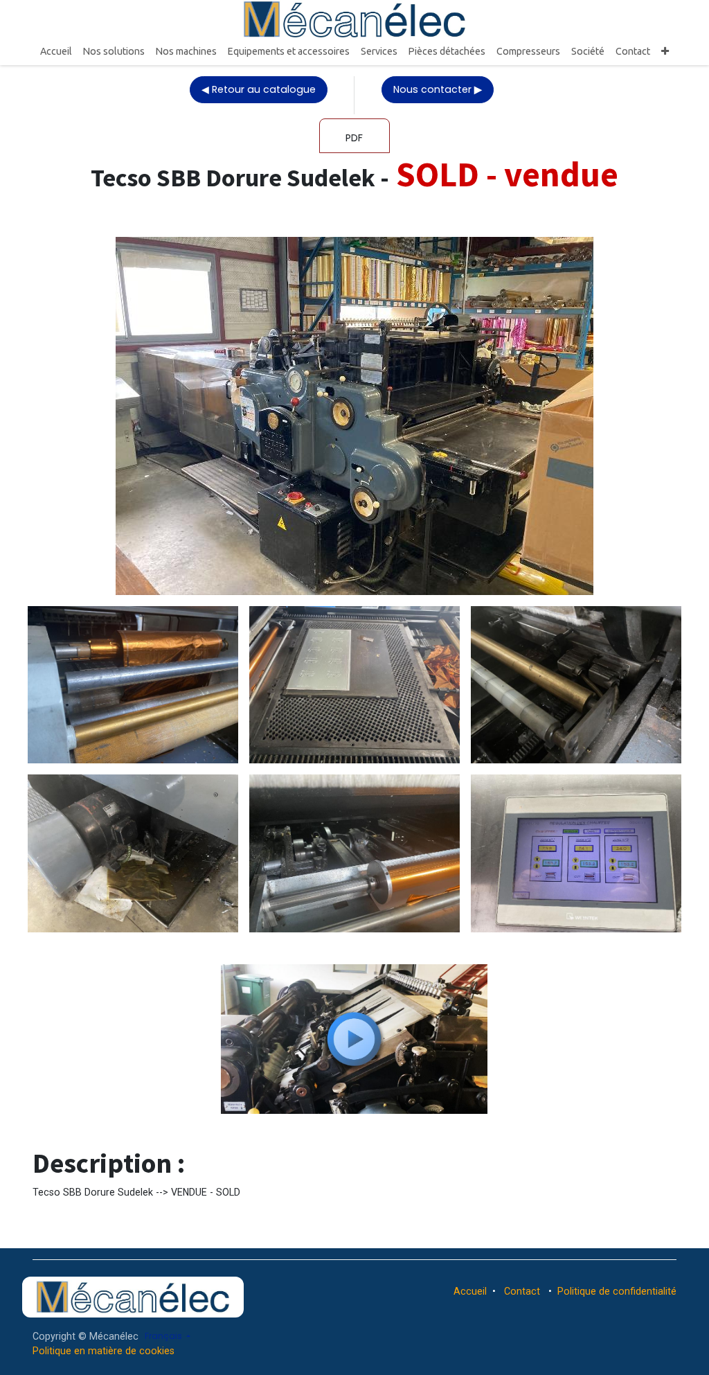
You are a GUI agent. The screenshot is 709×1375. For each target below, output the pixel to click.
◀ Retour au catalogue (258, 89)
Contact (522, 1291)
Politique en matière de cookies (103, 1350)
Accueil (470, 1291)
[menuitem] (56, 51)
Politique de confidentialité (616, 1291)
